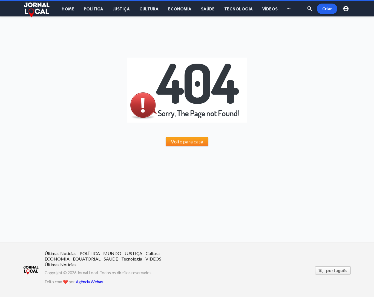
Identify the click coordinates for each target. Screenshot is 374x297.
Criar (327, 8)
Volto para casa (187, 141)
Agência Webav (89, 281)
